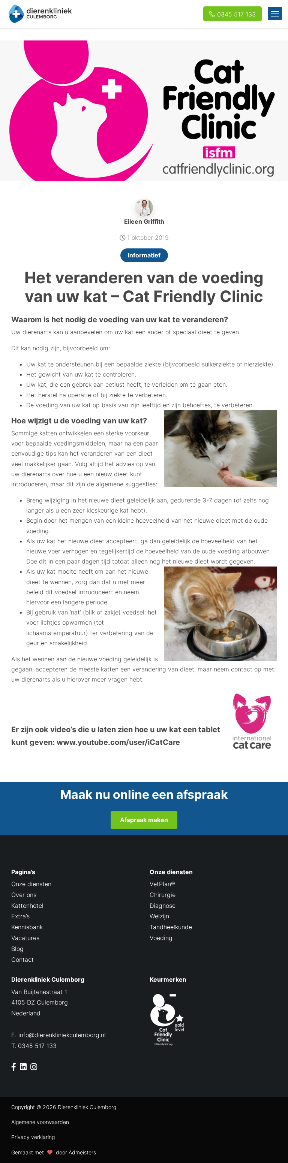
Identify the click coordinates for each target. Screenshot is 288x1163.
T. (34, 1045)
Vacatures (25, 938)
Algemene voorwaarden (40, 1122)
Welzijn (159, 916)
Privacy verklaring (33, 1137)
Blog (17, 948)
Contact (22, 959)
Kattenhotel (27, 905)
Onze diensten (31, 884)
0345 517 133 (236, 14)
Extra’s (20, 916)
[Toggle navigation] (275, 13)
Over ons (23, 894)
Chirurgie (163, 894)
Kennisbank (27, 927)
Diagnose (163, 905)
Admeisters (82, 1152)
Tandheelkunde (171, 927)
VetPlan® (162, 884)
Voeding (161, 938)
